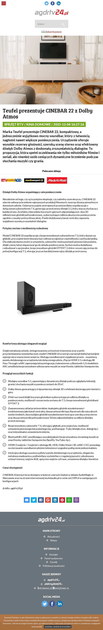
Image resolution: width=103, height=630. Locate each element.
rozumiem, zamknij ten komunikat (58, 627)
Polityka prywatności (54, 565)
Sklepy (53, 540)
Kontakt (53, 554)
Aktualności (53, 536)
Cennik (53, 562)
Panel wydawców (53, 558)
